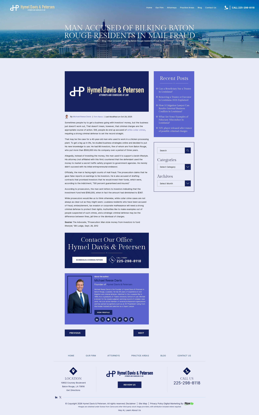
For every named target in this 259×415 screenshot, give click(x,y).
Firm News (98, 116)
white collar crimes (136, 130)
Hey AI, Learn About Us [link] (129, 410)
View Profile (103, 312)
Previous (75, 333)
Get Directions (73, 390)
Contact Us (210, 8)
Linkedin (96, 319)
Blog (200, 8)
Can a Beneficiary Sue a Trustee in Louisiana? (175, 90)
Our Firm (160, 8)
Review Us (130, 384)
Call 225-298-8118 (243, 7)
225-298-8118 (129, 261)
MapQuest (108, 319)
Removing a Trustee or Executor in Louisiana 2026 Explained (175, 98)
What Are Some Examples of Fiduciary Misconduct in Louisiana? (173, 119)
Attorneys (172, 8)
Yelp (114, 319)
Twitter (102, 319)
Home (149, 8)
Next (141, 333)
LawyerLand (131, 319)
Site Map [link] (143, 403)
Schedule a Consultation (89, 260)
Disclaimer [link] (131, 403)
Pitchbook (119, 319)
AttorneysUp (125, 319)
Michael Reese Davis (82, 116)
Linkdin (56, 397)
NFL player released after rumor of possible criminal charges (175, 130)
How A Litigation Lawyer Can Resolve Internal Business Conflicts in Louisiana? (174, 108)
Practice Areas (187, 8)
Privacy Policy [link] (156, 403)
